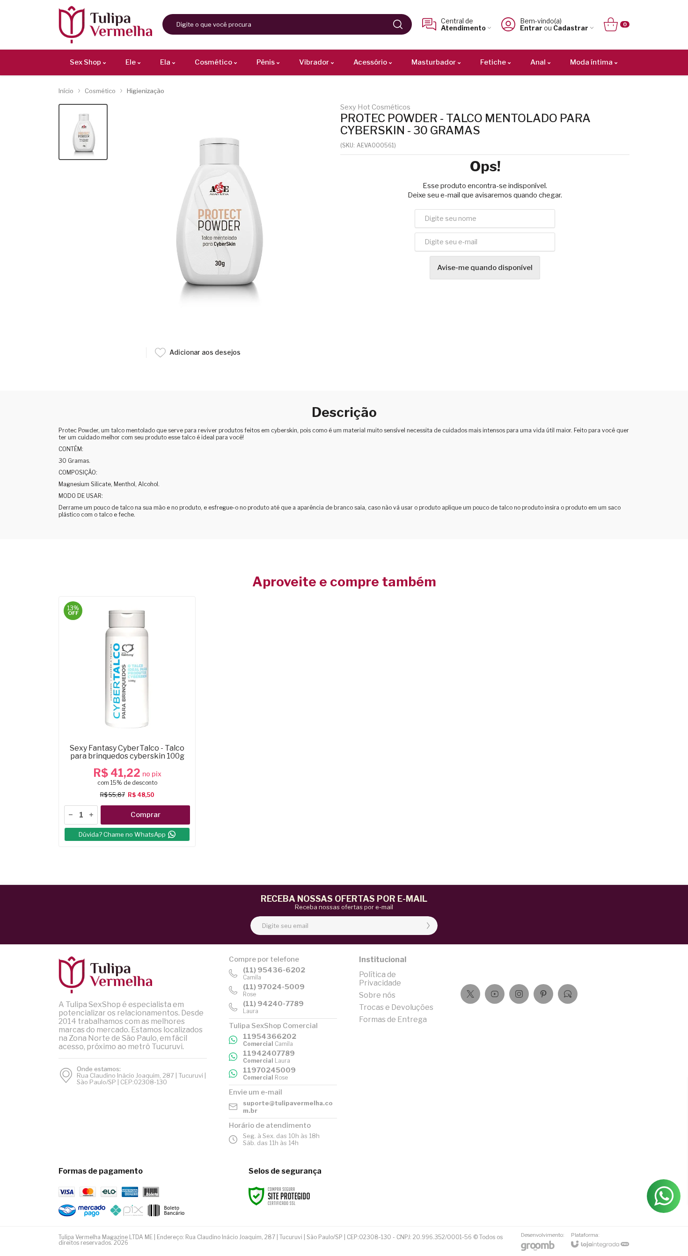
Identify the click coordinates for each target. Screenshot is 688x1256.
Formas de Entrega (393, 1019)
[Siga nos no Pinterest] (543, 994)
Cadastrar (570, 27)
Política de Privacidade (380, 978)
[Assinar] (428, 925)
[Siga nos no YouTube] (495, 994)
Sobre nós (377, 995)
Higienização (145, 91)
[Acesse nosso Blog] (568, 994)
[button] (83, 132)
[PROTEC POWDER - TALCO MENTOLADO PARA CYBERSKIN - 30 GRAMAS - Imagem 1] (83, 132)
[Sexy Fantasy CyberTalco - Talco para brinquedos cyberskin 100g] (127, 722)
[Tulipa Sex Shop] (105, 25)
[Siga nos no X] (470, 994)
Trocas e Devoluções (396, 1007)
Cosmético (100, 91)
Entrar (531, 27)
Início (66, 91)
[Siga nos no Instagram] (519, 994)
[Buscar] (398, 24)
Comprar (146, 815)
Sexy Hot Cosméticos (375, 107)
